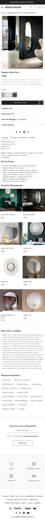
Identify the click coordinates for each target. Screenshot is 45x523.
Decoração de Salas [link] (8, 409)
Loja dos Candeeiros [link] (8, 405)
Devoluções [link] (39, 496)
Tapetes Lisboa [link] (36, 384)
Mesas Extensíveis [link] (8, 392)
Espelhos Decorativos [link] (14, 13)
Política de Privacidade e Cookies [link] (15, 503)
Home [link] (3, 13)
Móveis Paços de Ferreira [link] (22, 380)
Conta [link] (22, 496)
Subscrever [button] (22, 443)
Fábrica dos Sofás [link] (36, 396)
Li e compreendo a (24, 436)
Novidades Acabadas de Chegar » (22, 2)
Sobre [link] (12, 496)
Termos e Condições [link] (34, 503)
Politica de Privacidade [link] (30, 436)
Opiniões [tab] (32, 137)
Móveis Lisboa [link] (6, 380)
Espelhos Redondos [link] (29, 13)
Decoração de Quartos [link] (9, 388)
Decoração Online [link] (22, 392)
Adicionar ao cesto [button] (20, 102)
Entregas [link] (10, 499)
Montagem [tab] (13, 137)
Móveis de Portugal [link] (21, 400)
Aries (10, 108)
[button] (2, 7)
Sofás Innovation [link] (25, 388)
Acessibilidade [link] (29, 496)
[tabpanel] (22, 42)
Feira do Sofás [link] (22, 396)
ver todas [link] (21, 409)
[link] (13, 7)
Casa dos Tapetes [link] (36, 400)
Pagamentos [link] (34, 499)
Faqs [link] (16, 496)
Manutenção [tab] (23, 137)
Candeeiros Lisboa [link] (22, 384)
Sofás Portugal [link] (7, 400)
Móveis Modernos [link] (7, 384)
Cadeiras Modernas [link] (8, 396)
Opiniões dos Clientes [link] (21, 499)
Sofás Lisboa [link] (23, 405)
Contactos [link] (5, 496)
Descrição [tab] (5, 137)
